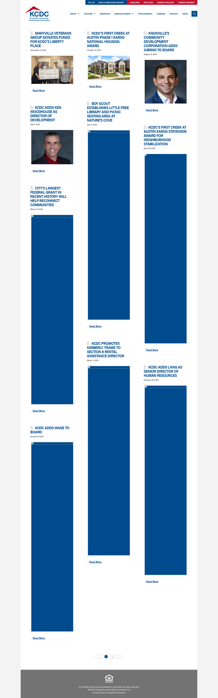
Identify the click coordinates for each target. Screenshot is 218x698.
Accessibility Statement (115, 692)
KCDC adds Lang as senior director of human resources (163, 371)
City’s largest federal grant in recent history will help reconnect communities (48, 196)
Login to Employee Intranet (111, 2)
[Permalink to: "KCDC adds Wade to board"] (52, 536)
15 (116, 656)
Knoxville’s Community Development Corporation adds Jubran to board (160, 41)
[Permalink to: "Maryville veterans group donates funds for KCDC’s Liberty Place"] (52, 70)
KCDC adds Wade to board (49, 430)
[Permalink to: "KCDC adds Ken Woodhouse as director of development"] (52, 147)
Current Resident (186, 2)
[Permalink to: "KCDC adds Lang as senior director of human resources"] (166, 480)
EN (89, 2)
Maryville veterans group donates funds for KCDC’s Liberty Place (50, 39)
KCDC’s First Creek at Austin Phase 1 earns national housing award (108, 39)
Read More (39, 90)
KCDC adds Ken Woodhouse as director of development (45, 113)
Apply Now (148, 2)
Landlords (135, 2)
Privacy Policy (98, 692)
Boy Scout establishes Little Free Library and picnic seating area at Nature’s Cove (108, 112)
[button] (194, 14)
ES (93, 2)
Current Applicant (165, 2)
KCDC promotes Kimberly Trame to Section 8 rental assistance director (105, 349)
